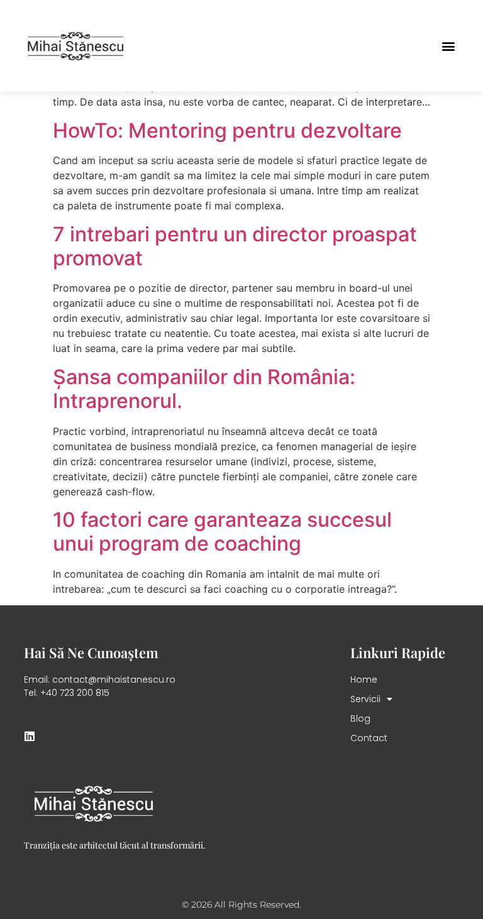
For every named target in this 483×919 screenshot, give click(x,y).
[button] (448, 46)
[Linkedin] (29, 736)
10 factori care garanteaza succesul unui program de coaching (222, 531)
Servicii (365, 699)
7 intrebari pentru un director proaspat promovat (235, 246)
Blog (360, 718)
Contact (368, 738)
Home (363, 679)
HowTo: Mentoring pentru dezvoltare (227, 130)
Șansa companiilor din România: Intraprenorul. (204, 389)
